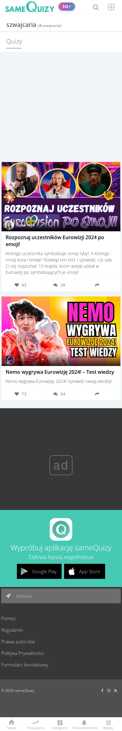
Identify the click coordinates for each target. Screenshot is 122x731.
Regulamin (12, 630)
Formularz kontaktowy (24, 665)
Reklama (23, 596)
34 (62, 394)
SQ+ (67, 6)
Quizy (14, 41)
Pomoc (8, 618)
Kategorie (60, 727)
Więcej (108, 727)
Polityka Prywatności (22, 653)
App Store (89, 571)
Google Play (44, 571)
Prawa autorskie (18, 641)
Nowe (11, 727)
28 (62, 285)
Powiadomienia (83, 727)
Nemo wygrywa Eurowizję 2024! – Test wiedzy (60, 371)
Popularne (35, 727)
